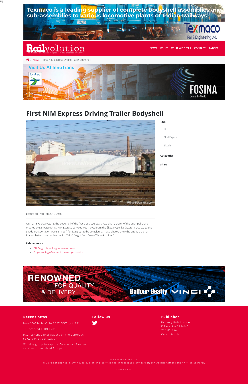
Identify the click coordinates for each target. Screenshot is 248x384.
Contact (200, 48)
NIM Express (171, 137)
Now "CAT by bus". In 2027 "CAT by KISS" (51, 323)
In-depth (214, 48)
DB (165, 129)
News (153, 48)
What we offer (181, 48)
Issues (164, 48)
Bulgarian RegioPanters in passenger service (58, 252)
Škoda (167, 145)
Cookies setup (124, 369)
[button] (35, 163)
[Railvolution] (57, 48)
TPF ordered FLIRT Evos (39, 329)
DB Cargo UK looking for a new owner (54, 248)
